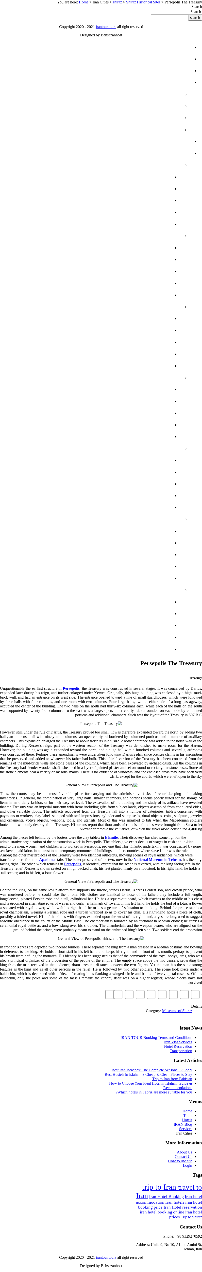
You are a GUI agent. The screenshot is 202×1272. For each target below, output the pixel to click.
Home (83, 2)
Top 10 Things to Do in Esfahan (125, 354)
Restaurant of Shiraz (135, 295)
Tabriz (164, 519)
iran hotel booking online (162, 1212)
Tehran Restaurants (137, 200)
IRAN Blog (170, 82)
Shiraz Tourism (143, 271)
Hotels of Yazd (144, 389)
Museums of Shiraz (177, 1011)
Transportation (181, 1051)
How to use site (180, 1161)
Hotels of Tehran (140, 212)
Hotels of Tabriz (141, 531)
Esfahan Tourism (141, 342)
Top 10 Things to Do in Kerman (126, 496)
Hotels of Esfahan (139, 318)
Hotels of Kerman (140, 460)
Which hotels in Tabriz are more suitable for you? (154, 1092)
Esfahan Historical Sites (132, 330)
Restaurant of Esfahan (133, 366)
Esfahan (162, 307)
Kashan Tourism (142, 625)
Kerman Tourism (142, 484)
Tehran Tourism (142, 177)
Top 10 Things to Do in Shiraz (127, 283)
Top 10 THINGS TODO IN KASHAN (127, 637)
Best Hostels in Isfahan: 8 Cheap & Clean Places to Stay (148, 1074)
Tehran (163, 165)
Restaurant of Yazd (138, 436)
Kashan (163, 590)
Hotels (173, 71)
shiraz (117, 2)
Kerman (162, 448)
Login (187, 1165)
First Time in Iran (151, 106)
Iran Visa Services (178, 1042)
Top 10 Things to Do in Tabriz (127, 566)
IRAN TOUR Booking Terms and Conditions (156, 1037)
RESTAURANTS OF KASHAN (133, 649)
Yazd (166, 377)
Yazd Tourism (146, 413)
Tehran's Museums (140, 224)
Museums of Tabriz (139, 543)
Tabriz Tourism (144, 555)
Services (171, 141)
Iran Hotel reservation (183, 1207)
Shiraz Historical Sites (143, 2)
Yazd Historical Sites (136, 401)
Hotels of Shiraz (141, 248)
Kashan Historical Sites (132, 614)
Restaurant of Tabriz (135, 578)
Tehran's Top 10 (144, 189)
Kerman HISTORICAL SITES (132, 472)
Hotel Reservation (178, 1046)
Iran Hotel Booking (166, 1196)
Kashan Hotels (143, 602)
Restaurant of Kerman (134, 507)
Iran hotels (174, 1202)
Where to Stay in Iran (145, 118)
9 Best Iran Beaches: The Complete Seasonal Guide (152, 1070)
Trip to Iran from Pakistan (172, 1079)
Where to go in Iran (148, 130)
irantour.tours (106, 27)
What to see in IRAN (148, 94)
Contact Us (183, 1156)
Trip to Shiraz (191, 1217)
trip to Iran (160, 1186)
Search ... (194, 6)
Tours (175, 59)
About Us (184, 1152)
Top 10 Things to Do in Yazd (130, 425)
